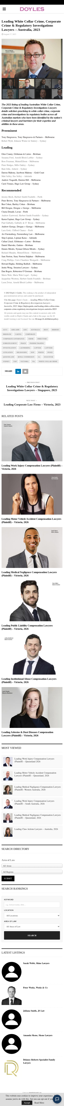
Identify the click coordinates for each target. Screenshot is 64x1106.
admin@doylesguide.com (35, 1092)
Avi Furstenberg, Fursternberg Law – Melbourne (23, 234)
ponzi (50, 352)
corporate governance (13, 339)
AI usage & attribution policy (46, 319)
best (46, 330)
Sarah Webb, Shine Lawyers (36, 963)
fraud (23, 343)
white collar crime (48, 361)
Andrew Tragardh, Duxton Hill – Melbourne (21, 179)
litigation (8, 352)
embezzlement (10, 343)
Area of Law (10, 921)
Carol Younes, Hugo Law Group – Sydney (20, 183)
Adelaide (15, 330)
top (15, 361)
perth (41, 352)
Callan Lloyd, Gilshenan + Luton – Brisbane (21, 241)
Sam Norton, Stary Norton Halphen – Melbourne (23, 256)
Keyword (9, 900)
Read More (39, 1103)
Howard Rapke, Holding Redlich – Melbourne (22, 263)
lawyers (49, 348)
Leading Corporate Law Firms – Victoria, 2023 (32, 404)
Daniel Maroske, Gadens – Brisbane (17, 245)
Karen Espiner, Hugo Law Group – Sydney (21, 219)
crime (31, 339)
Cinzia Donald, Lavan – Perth (15, 211)
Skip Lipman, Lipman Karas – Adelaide (19, 237)
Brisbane (7, 334)
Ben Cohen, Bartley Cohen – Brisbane (18, 204)
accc (5, 330)
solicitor (48, 357)
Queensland (8, 357)
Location (8, 910)
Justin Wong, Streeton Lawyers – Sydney (20, 267)
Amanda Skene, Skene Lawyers (37, 1035)
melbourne (22, 352)
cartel (18, 334)
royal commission (26, 357)
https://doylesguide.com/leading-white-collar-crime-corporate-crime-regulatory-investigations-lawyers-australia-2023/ (32, 307)
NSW (32, 352)
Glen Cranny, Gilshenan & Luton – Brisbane (21, 153)
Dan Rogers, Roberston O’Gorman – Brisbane (22, 271)
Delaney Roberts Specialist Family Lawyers (39, 1061)
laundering (25, 348)
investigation (9, 348)
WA (33, 361)
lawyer (37, 348)
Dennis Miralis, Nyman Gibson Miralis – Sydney (23, 248)
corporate (30, 334)
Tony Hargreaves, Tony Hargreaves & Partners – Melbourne (28, 137)
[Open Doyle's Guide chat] (57, 1099)
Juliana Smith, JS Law (34, 1010)
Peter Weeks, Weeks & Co (35, 987)
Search (32, 935)
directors (42, 339)
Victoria (24, 361)
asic (25, 330)
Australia (35, 330)
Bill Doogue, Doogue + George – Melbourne (21, 207)
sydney (6, 361)
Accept (27, 1102)
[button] (10, 83)
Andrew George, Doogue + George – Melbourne (23, 226)
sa (39, 357)
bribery (55, 330)
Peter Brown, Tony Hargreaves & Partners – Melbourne (26, 200)
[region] (32, 69)
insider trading (37, 343)
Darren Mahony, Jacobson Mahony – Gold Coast (23, 172)
